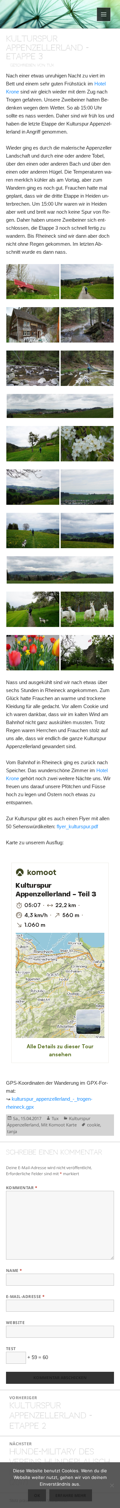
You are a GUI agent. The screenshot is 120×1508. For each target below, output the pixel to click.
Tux (55, 1118)
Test (11, 1348)
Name (14, 1270)
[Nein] (111, 1485)
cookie (93, 1125)
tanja (12, 1131)
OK (37, 1495)
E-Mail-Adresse (25, 1296)
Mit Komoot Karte (59, 1125)
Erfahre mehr (70, 1495)
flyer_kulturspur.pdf (77, 826)
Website (15, 1322)
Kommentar (21, 1188)
